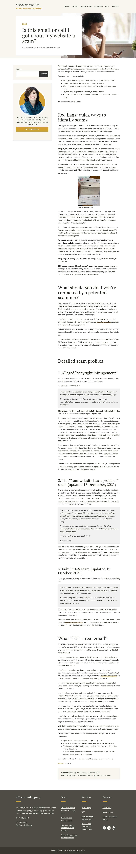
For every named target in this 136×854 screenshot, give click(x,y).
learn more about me (35, 122)
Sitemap (72, 850)
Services (98, 6)
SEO (83, 812)
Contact (115, 6)
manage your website (74, 622)
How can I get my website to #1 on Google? (67, 828)
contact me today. (47, 813)
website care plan (104, 322)
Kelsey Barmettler (27, 5)
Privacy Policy (80, 850)
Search (19, 69)
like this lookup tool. (109, 676)
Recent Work (86, 6)
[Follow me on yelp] (113, 828)
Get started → (32, 129)
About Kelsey (108, 812)
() (44, 47)
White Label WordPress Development (87, 826)
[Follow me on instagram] (109, 828)
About (75, 6)
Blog (107, 6)
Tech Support (68, 763)
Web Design (86, 808)
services (34, 124)
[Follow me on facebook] (104, 828)
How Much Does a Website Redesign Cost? (68, 810)
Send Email (107, 808)
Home (67, 6)
